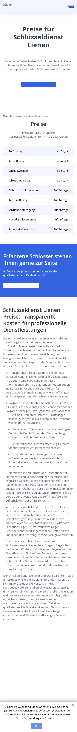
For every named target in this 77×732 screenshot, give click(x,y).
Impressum (10, 691)
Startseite (9, 670)
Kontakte (9, 681)
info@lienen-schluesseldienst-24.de (36, 659)
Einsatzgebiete (13, 676)
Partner (8, 686)
